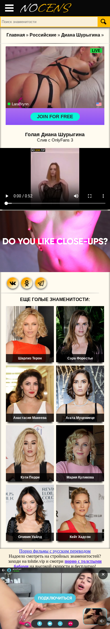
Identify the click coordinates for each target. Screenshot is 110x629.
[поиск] (103, 21)
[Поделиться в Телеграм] (41, 283)
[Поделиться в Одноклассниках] (26, 283)
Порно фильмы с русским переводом (55, 551)
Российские (43, 35)
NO (45, 8)
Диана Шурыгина (80, 35)
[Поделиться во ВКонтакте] (12, 283)
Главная (15, 35)
